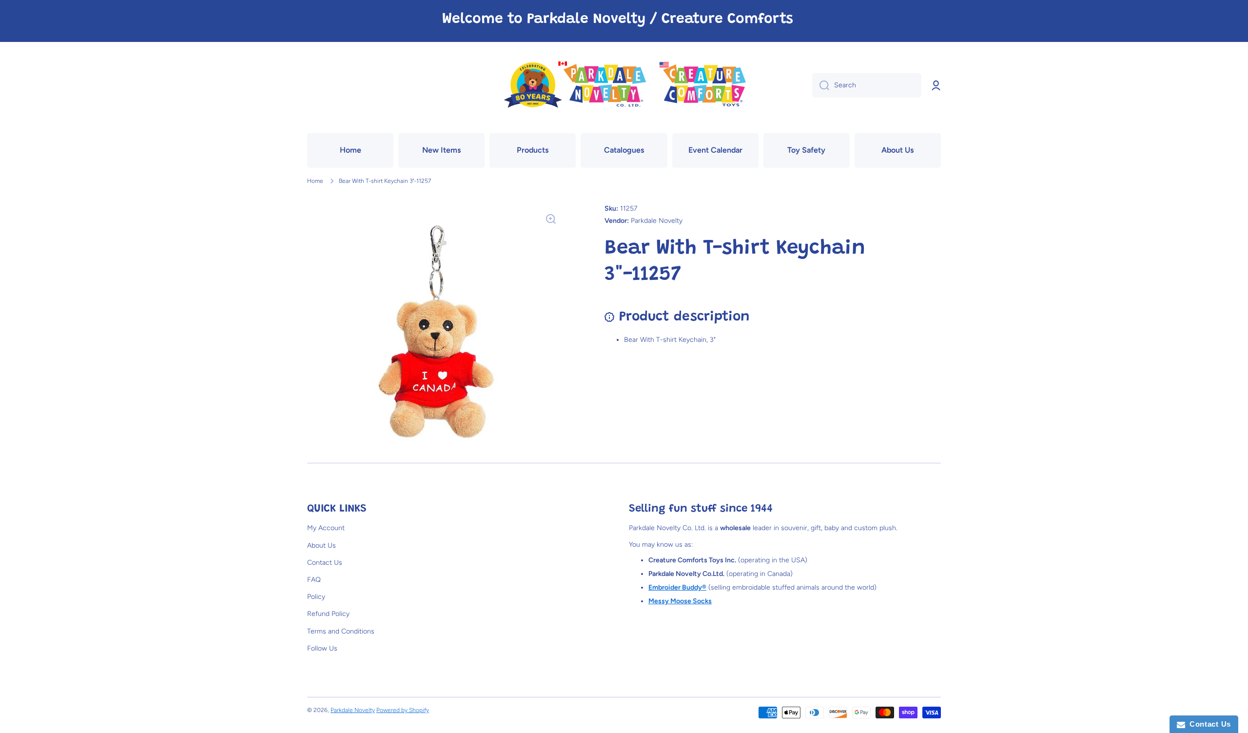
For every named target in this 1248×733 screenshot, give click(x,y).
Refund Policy (328, 614)
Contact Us (324, 562)
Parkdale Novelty (353, 710)
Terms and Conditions (340, 631)
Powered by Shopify (402, 710)
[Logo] (624, 85)
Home (315, 181)
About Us (321, 545)
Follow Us (322, 648)
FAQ (314, 579)
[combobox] (866, 85)
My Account (326, 528)
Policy (316, 597)
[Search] (820, 85)
